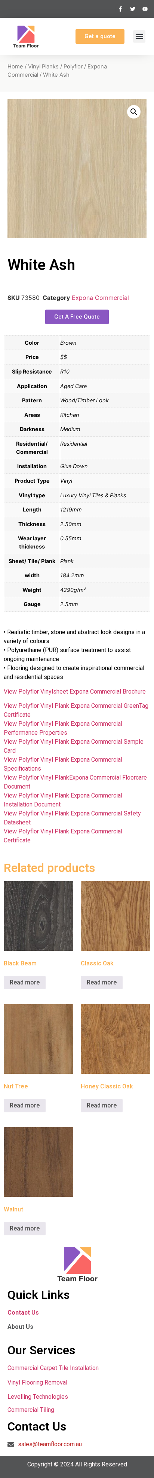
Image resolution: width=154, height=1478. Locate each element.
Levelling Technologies (37, 1396)
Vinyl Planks (43, 66)
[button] (139, 36)
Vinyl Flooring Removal (38, 1382)
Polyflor (73, 66)
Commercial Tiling (30, 1409)
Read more (25, 982)
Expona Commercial (100, 297)
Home (15, 66)
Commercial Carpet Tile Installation (53, 1367)
